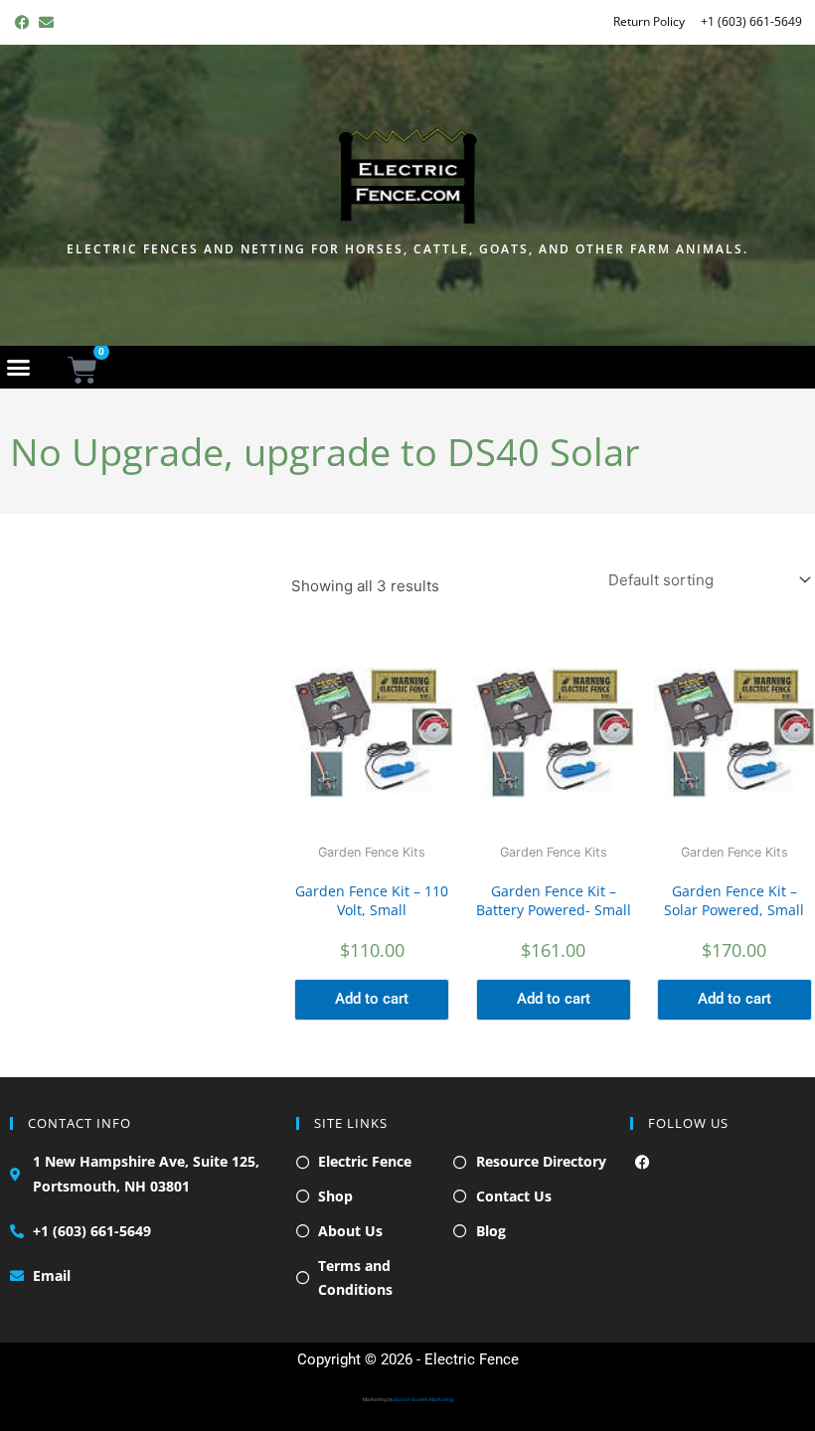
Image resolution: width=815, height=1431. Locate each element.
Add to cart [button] (371, 999)
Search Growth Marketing (423, 1399)
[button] (19, 367)
